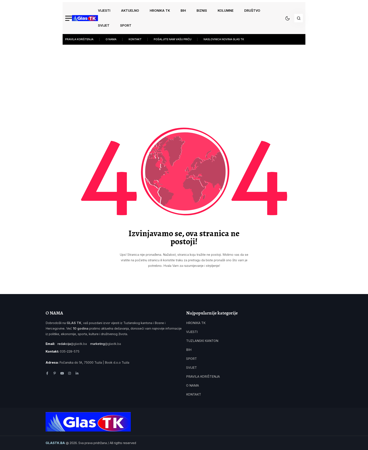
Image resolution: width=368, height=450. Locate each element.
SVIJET (103, 25)
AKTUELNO (130, 11)
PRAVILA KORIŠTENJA (79, 39)
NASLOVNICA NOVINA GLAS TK (224, 39)
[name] (85, 18)
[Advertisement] (184, 79)
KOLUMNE (226, 11)
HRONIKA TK (160, 11)
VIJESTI (104, 11)
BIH (183, 11)
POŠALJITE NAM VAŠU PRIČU (172, 39)
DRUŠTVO (252, 11)
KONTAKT (135, 39)
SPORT (125, 25)
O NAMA (111, 39)
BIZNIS (202, 11)
